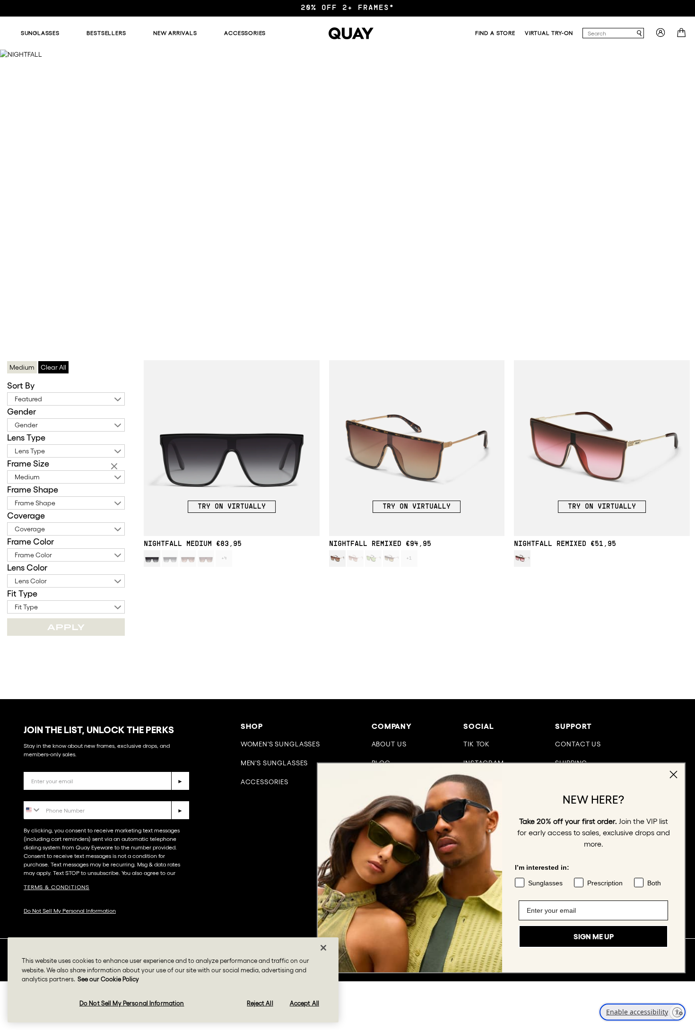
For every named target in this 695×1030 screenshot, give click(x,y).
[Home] (351, 33)
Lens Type (26, 437)
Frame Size (28, 463)
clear (115, 467)
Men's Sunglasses (274, 763)
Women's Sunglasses (280, 744)
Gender (21, 411)
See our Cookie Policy (108, 979)
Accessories (264, 782)
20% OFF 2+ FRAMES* (347, 8)
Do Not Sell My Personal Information (70, 911)
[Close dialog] (673, 774)
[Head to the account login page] (660, 35)
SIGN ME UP (593, 936)
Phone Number (51, 794)
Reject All (260, 1002)
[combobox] (609, 33)
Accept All (304, 1002)
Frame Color (30, 541)
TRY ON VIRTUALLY (232, 506)
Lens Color (27, 567)
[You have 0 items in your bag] (682, 35)
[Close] (323, 947)
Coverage (26, 515)
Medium (27, 477)
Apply (66, 627)
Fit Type (22, 593)
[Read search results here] (639, 33)
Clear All (53, 367)
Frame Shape (32, 489)
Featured (28, 399)
